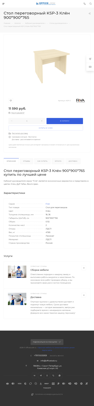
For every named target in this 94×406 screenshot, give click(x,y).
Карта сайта (47, 350)
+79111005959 (40, 356)
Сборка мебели (39, 270)
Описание (11, 161)
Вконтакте (34, 375)
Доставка (73, 161)
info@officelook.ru (49, 361)
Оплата (58, 161)
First (48, 204)
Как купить (42, 161)
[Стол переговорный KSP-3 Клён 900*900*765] (51, 65)
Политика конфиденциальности (49, 394)
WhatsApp (59, 375)
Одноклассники (47, 375)
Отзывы (26, 161)
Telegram (40, 375)
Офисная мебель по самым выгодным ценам (56, 347)
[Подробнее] (83, 268)
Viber (53, 375)
